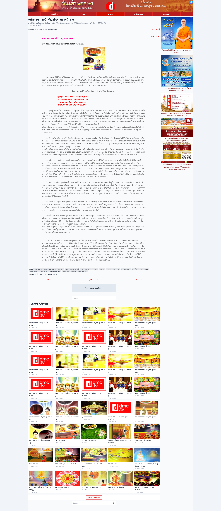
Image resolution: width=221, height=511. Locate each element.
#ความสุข (60, 269)
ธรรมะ (110, 14)
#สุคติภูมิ (95, 269)
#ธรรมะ (109, 269)
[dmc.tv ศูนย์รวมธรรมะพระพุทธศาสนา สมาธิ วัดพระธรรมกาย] (110, 6)
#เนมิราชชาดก (38, 269)
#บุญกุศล (73, 271)
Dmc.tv (32, 29)
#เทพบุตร (102, 269)
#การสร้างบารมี (74, 269)
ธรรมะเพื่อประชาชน (51, 29)
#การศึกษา (135, 269)
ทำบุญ (82, 14)
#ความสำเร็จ (44, 271)
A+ (157, 29)
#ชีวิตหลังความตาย (55, 271)
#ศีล (82, 269)
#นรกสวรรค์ (66, 271)
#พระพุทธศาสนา (82, 271)
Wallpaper (166, 14)
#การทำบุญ (116, 269)
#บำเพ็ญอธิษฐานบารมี (50, 269)
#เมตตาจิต (88, 269)
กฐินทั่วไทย (54, 14)
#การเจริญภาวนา (34, 271)
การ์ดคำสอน (138, 14)
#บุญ (66, 269)
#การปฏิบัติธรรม (125, 269)
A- (152, 29)
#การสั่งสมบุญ (144, 269)
